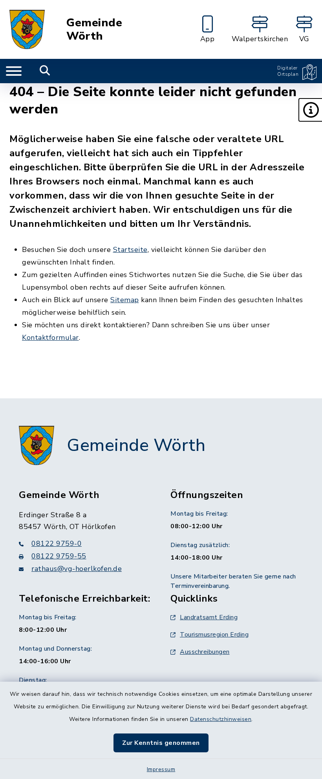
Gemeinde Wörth (94, 29)
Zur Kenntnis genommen (161, 743)
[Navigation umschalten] (13, 71)
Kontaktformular (50, 337)
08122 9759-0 (56, 543)
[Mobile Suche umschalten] (45, 71)
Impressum (161, 769)
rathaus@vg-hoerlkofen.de (76, 568)
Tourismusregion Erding (214, 634)
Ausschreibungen (205, 652)
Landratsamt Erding (209, 617)
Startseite (130, 249)
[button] (310, 110)
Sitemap (124, 300)
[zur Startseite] (27, 29)
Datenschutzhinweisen (220, 719)
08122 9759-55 (58, 556)
